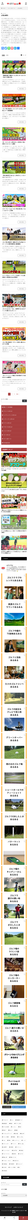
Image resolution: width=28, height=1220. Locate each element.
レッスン (14, 1126)
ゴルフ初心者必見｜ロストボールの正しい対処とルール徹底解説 (14, 109)
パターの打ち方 (6, 434)
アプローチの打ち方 (7, 427)
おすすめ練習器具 (23, 474)
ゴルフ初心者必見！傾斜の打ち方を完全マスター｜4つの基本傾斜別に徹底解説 (14, 243)
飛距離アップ (19, 1120)
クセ (4, 1140)
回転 (9, 1140)
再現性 (13, 1137)
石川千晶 (15, 1150)
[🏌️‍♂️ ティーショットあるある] (14, 1091)
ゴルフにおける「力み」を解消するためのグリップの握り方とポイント (14, 309)
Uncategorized (6, 442)
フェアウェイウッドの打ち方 (9, 415)
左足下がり (16, 1160)
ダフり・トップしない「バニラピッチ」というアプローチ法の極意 (13, 469)
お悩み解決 (20, 8)
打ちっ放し (21, 1143)
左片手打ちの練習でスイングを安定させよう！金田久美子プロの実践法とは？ (13, 552)
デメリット (19, 1147)
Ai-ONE (4, 1167)
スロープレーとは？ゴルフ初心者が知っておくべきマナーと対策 (14, 209)
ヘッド (24, 1140)
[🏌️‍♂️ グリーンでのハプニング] (14, 1065)
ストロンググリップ (7, 1133)
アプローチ (5, 1120)
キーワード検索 (4, 399)
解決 (11, 1123)
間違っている (13, 1157)
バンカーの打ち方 (7, 430)
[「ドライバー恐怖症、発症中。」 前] (14, 826)
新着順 (3, 55)
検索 (24, 400)
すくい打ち (20, 1137)
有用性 (11, 1147)
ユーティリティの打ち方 (8, 419)
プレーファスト (6, 1153)
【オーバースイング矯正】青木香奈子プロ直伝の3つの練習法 (14, 376)
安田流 (21, 1150)
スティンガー (6, 1143)
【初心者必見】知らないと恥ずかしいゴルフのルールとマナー (14, 176)
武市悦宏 (5, 1170)
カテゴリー (3, 1193)
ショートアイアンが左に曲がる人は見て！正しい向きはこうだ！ (13, 490)
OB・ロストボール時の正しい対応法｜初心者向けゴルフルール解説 (13, 143)
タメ (12, 1120)
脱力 (20, 1126)
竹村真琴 (12, 1164)
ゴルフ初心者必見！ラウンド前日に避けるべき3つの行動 (14, 343)
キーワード (3, 1182)
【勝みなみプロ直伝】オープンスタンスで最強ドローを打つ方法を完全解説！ (13, 510)
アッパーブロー (6, 1150)
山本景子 (5, 1147)
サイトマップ (8, 1207)
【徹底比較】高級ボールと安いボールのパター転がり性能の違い (14, 76)
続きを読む (21, 88)
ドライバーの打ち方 (7, 411)
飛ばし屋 (5, 1157)
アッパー (14, 1143)
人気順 (7, 55)
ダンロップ (20, 1164)
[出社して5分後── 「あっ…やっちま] (14, 639)
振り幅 (16, 1133)
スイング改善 (12, 1167)
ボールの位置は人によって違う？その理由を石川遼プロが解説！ (13, 531)
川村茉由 (5, 1164)
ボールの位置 (6, 1126)
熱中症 (14, 1153)
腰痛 (17, 1130)
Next (17, 394)
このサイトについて (18, 1207)
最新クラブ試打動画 (7, 407)
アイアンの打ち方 (7, 423)
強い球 (22, 1133)
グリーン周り (18, 1123)
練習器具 (5, 1123)
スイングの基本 (23, 515)
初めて (4, 1130)
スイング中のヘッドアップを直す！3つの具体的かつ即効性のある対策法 (13, 276)
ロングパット (16, 1140)
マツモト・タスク (7, 1160)
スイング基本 (6, 1137)
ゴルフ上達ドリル (11, 8)
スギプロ (21, 1153)
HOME (3, 8)
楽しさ (10, 1130)
